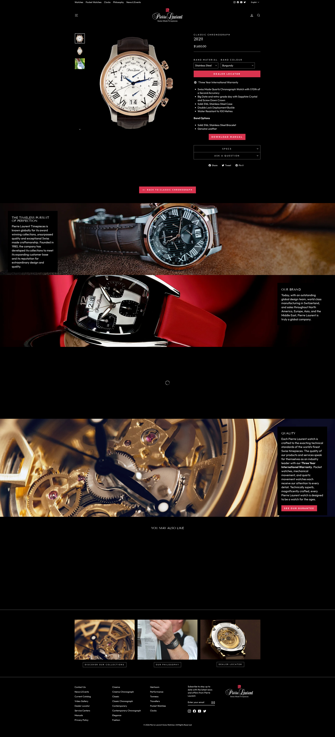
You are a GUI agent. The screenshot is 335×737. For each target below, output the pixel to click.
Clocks (107, 2)
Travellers (155, 701)
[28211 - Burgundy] (102, 594)
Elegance (116, 715)
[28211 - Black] (95, 594)
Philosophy (118, 2)
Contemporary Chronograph (126, 710)
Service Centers (82, 710)
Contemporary (119, 705)
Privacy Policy (81, 720)
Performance (156, 691)
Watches (79, 2)
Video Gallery (81, 701)
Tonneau (154, 696)
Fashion (116, 720)
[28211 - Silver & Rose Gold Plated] (91, 594)
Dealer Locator (227, 74)
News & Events (133, 2)
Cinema (116, 687)
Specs (227, 148)
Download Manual (227, 137)
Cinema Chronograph (123, 691)
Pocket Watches (93, 2)
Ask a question (227, 155)
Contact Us (80, 687)
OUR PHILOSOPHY (167, 664)
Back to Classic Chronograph (169, 190)
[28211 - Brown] (98, 594)
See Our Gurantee (299, 508)
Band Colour (231, 59)
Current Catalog (83, 696)
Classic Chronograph (212, 34)
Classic (115, 696)
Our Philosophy (28, 400)
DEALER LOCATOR (230, 664)
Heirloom (154, 687)
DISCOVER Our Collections (104, 664)
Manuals (79, 715)
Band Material (206, 59)
